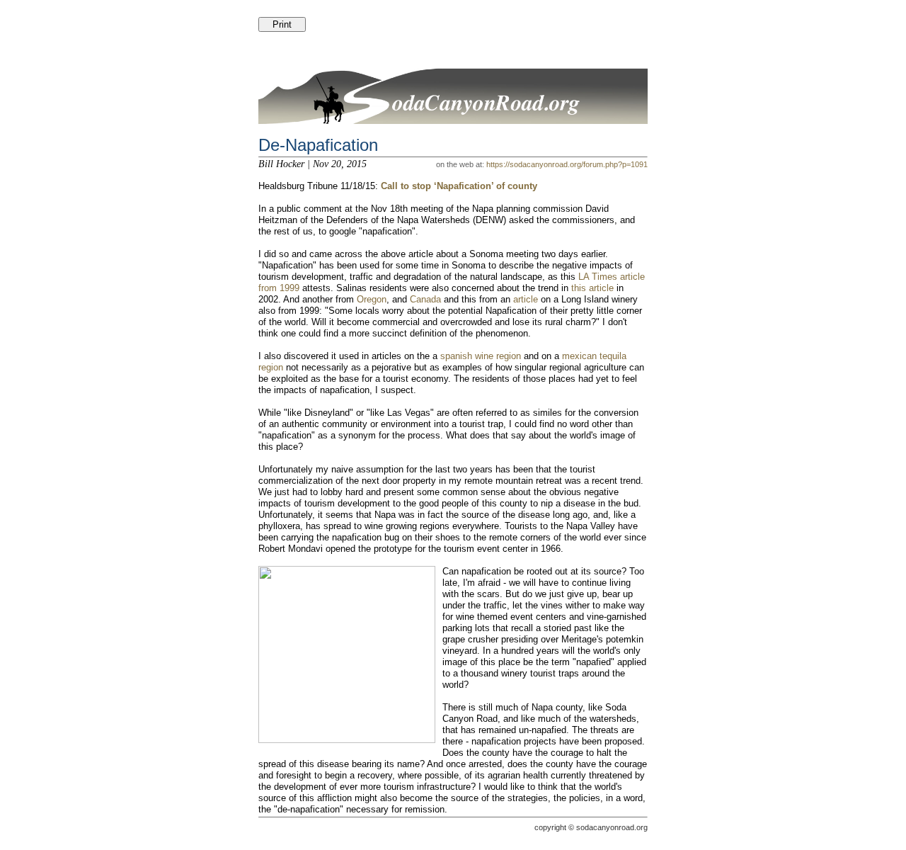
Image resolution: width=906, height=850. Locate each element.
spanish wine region (480, 356)
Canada (425, 299)
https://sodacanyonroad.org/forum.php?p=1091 (567, 164)
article (525, 299)
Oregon (371, 299)
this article (592, 288)
